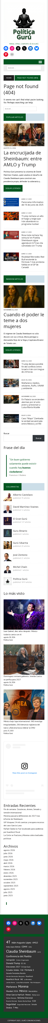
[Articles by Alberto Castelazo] (8, 499)
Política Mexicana (11, 998)
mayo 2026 (8, 860)
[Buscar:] (20, 108)
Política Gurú (20, 578)
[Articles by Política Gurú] (8, 583)
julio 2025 (8, 892)
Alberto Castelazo (23, 494)
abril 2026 (8, 863)
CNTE (39, 952)
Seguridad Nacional (23, 1004)
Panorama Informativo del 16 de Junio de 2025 (32, 203)
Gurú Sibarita (20, 542)
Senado (34, 1004)
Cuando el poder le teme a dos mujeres (24, 320)
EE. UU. (23, 963)
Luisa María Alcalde (22, 982)
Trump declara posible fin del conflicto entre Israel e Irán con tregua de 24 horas (33, 368)
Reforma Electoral (25, 998)
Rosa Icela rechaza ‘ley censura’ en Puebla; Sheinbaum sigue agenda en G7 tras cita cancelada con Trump (32, 240)
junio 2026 (8, 856)
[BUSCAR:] (24, 67)
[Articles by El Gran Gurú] (8, 523)
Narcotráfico (33, 991)
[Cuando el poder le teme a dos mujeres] (24, 306)
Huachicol (29, 976)
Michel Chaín (20, 566)
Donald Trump (13, 963)
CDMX (24, 946)
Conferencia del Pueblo (18, 956)
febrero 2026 (9, 869)
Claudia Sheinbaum (21, 951)
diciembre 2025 (10, 876)
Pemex (28, 995)
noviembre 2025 (11, 879)
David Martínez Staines (25, 506)
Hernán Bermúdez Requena (15, 976)
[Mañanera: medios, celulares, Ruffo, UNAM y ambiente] (11, 385)
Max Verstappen (35, 982)
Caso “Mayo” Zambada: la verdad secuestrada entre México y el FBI (33, 421)
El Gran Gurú (20, 518)
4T (8, 942)
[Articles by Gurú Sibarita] (8, 547)
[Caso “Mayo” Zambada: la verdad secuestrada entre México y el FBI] (11, 421)
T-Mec (15, 1007)
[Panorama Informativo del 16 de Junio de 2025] (11, 204)
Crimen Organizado (22, 960)
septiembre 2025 (11, 885)
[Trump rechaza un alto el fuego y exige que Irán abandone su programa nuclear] (11, 218)
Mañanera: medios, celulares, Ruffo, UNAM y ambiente (33, 386)
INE (21, 979)
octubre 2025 (9, 882)
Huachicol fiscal (12, 979)
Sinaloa (9, 1007)
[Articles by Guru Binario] (8, 535)
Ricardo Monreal (11, 1001)
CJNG (30, 947)
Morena (23, 986)
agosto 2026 (9, 850)
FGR (21, 970)
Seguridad (11, 1004)
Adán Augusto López (21, 942)
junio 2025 (8, 895)
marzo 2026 (9, 866)
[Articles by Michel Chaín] (8, 571)
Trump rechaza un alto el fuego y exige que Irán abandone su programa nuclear (33, 220)
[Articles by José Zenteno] (8, 559)
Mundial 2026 (12, 991)
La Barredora (28, 979)
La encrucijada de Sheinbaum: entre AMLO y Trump (23, 159)
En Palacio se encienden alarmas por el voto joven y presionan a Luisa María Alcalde (33, 403)
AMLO (35, 942)
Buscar (6, 433)
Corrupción (10, 960)
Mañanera (11, 986)
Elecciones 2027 (13, 966)
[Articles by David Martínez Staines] (8, 511)
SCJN (34, 1001)
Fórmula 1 (29, 970)
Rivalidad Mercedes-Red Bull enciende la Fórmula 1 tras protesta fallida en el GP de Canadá (33, 262)
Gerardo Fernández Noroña (15, 973)
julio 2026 (8, 853)
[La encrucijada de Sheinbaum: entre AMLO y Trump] (24, 144)
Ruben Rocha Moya (24, 1001)
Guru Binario (20, 530)
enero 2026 (9, 873)
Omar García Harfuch (15, 994)
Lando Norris (10, 982)
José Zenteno (20, 554)
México (23, 991)
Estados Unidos (12, 970)
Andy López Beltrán (13, 947)
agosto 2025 (9, 889)
